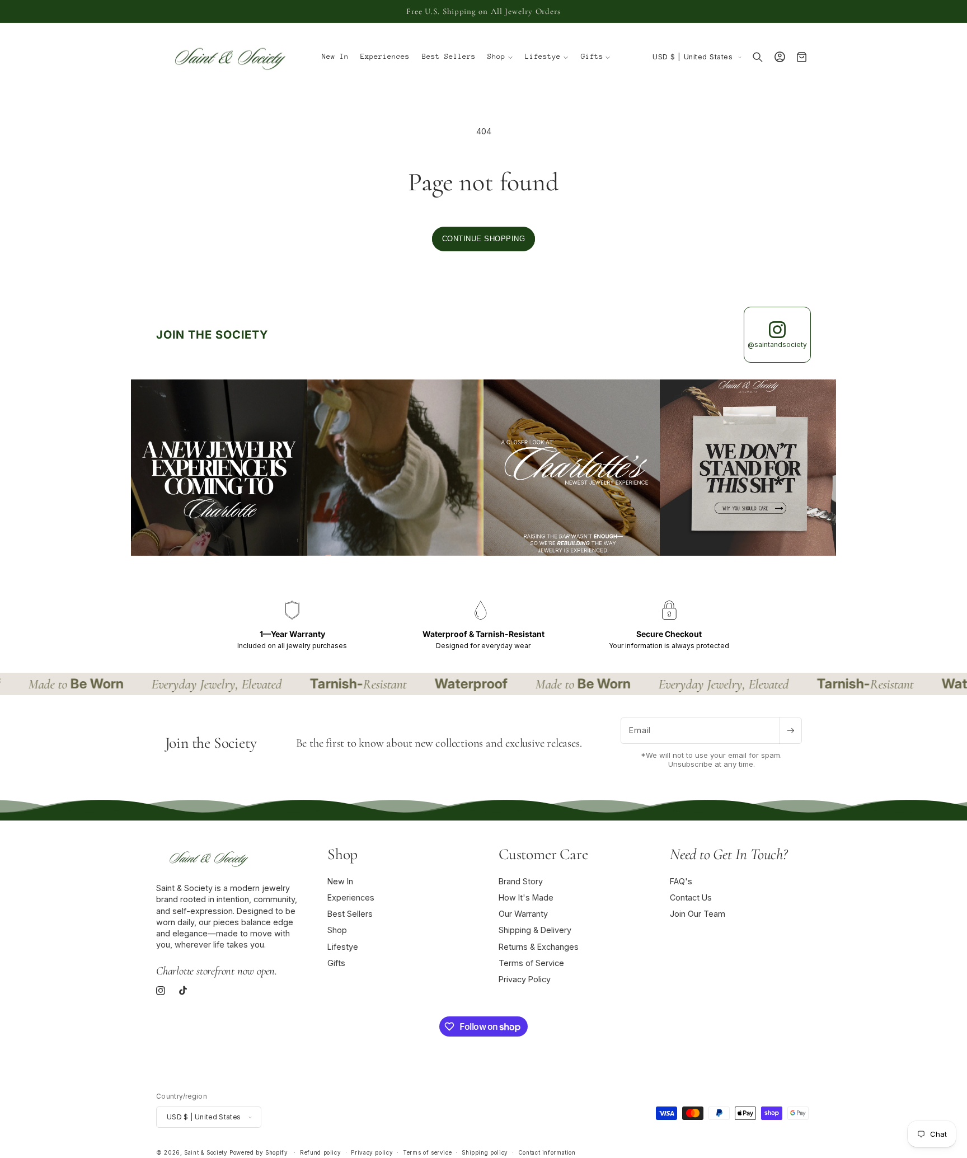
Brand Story (521, 881)
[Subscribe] (791, 731)
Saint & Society (205, 1152)
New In (340, 881)
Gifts (336, 963)
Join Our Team (697, 913)
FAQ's (681, 881)
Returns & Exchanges (539, 946)
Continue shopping (483, 239)
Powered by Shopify (258, 1152)
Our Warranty (523, 913)
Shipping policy (485, 1152)
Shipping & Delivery (535, 930)
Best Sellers (350, 913)
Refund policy (320, 1152)
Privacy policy (372, 1152)
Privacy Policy (525, 979)
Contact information (547, 1152)
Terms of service (427, 1152)
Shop (337, 930)
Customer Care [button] (543, 854)
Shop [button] (342, 854)
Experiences (350, 897)
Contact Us (691, 897)
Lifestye (342, 946)
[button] (500, 57)
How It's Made (526, 897)
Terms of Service (531, 963)
